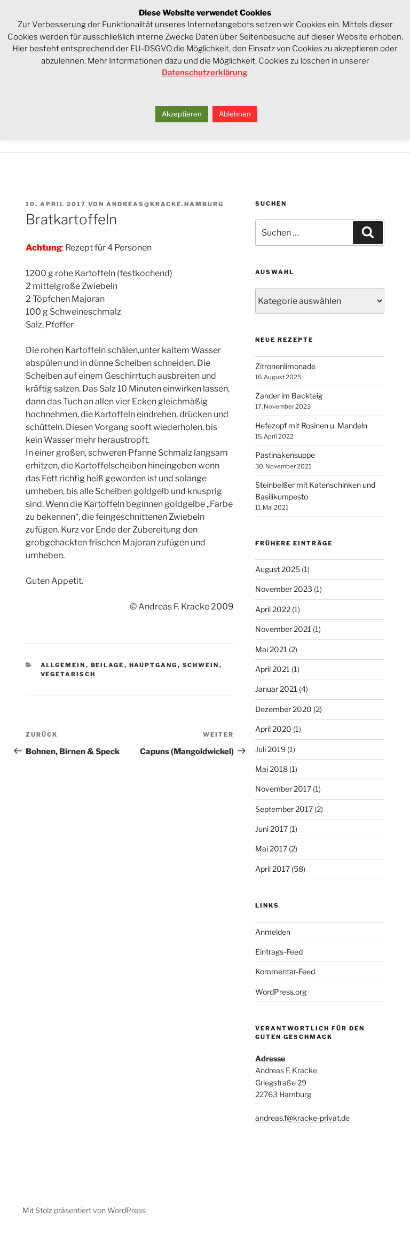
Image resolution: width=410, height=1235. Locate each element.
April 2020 (273, 728)
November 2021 (283, 629)
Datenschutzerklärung (204, 72)
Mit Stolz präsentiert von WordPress (84, 1210)
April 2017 (272, 868)
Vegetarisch (68, 674)
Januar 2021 (276, 688)
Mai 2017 (271, 848)
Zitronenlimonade (285, 366)
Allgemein (63, 665)
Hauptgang (153, 665)
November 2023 (283, 588)
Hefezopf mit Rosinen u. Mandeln (311, 425)
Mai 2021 (271, 649)
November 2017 (283, 788)
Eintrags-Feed (279, 951)
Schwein (201, 665)
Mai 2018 (271, 768)
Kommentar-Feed (285, 971)
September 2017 (284, 809)
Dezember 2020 (283, 709)
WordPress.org (280, 991)
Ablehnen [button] (235, 114)
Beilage (107, 665)
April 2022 (272, 609)
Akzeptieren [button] (182, 114)
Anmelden (272, 931)
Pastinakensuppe (285, 454)
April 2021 (272, 669)
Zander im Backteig (288, 395)
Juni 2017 (271, 828)
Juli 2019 (270, 749)
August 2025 (277, 569)
